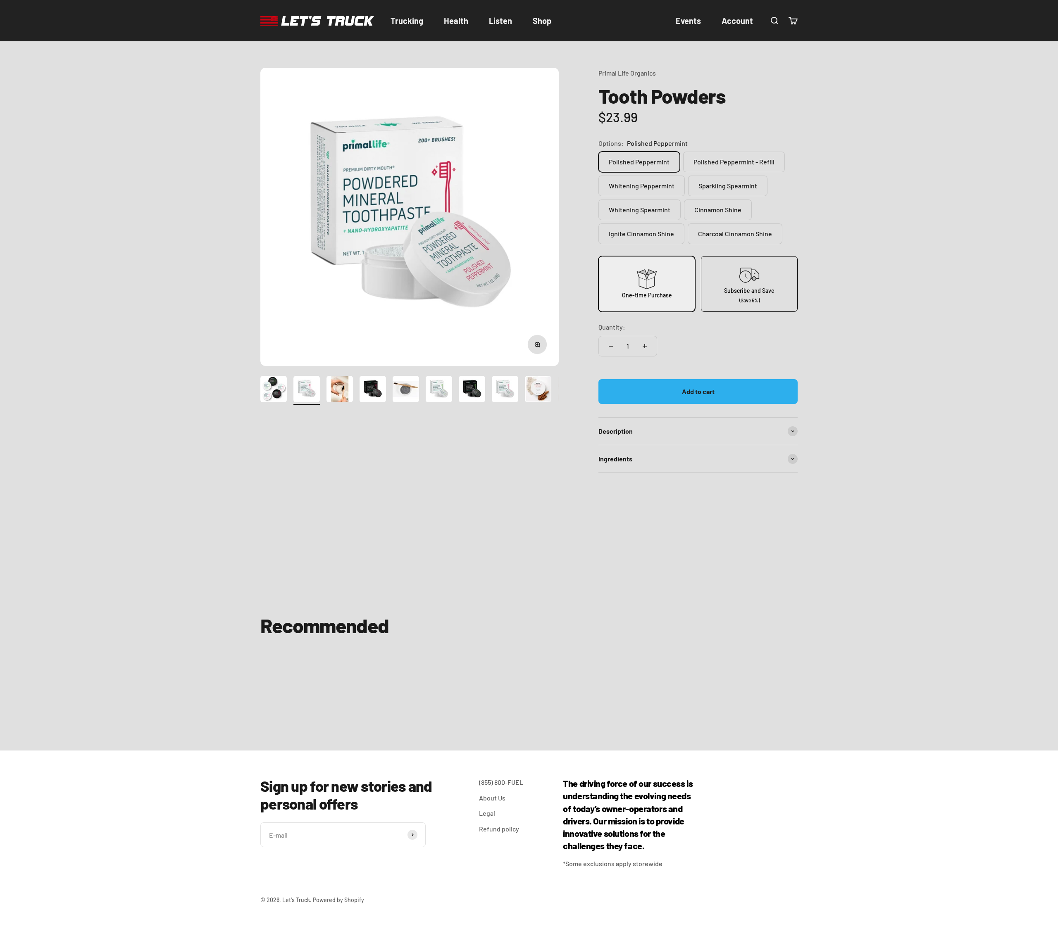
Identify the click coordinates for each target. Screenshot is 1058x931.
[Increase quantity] (645, 346)
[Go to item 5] (406, 390)
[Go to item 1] (273, 390)
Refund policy (499, 829)
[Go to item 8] (505, 390)
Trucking (407, 21)
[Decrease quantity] (611, 346)
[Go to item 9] (538, 390)
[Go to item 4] (373, 390)
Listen (500, 21)
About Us (492, 798)
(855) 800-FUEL (501, 782)
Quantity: (611, 327)
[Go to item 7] (472, 390)
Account (737, 21)
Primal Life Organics (627, 73)
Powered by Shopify (338, 899)
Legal (487, 813)
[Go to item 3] (339, 390)
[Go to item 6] (439, 390)
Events (688, 21)
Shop (542, 21)
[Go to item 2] (306, 390)
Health (456, 21)
